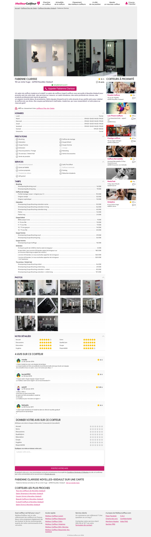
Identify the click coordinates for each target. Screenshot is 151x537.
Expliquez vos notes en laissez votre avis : (28, 448)
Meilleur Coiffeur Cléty (53, 521)
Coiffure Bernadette (115, 159)
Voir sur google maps (73, 483)
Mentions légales (112, 521)
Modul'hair (111, 181)
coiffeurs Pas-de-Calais (45, 108)
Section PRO (110, 524)
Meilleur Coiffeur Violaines (55, 524)
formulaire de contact (84, 525)
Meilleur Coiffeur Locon (54, 516)
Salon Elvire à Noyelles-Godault (28, 505)
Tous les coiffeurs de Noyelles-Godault (30, 491)
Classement (77, 3)
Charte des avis (50, 474)
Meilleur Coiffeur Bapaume (55, 519)
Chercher (46, 3)
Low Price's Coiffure (115, 116)
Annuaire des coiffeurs (27, 3)
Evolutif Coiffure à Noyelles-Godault (30, 502)
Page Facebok (111, 516)
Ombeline (111, 202)
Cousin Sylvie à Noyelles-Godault (28, 496)
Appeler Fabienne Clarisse (61, 88)
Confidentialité (126, 519)
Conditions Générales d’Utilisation (78, 472)
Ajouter (112, 3)
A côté (95, 3)
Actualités (60, 3)
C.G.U (122, 516)
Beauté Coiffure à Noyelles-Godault (29, 499)
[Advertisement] (75, 24)
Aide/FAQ (124, 521)
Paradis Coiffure (113, 95)
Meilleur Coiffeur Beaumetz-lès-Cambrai (57, 531)
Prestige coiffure (113, 138)
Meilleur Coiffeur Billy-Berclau (56, 527)
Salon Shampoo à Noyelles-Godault (29, 493)
